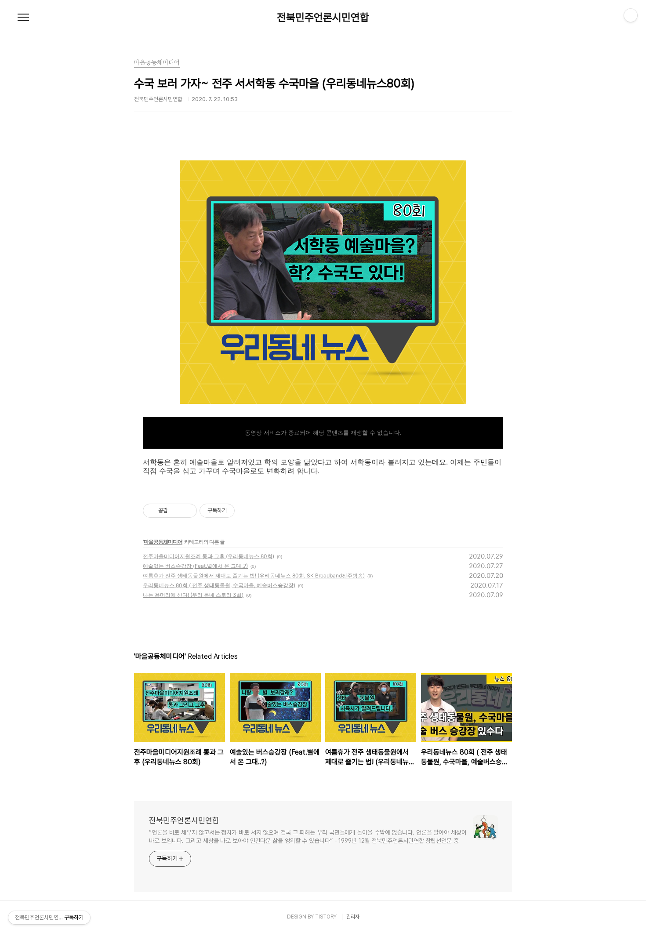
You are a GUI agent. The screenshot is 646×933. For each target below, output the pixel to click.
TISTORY (326, 917)
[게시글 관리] (186, 510)
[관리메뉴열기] (630, 15)
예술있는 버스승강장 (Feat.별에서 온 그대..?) (195, 566)
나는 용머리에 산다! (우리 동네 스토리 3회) (193, 595)
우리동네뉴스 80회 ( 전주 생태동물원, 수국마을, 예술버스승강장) (219, 585)
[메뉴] (23, 17)
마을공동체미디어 (163, 541)
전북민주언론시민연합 (323, 17)
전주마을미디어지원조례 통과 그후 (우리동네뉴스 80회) (208, 556)
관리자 (352, 917)
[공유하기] (176, 510)
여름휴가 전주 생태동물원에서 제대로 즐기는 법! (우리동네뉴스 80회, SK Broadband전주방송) (254, 575)
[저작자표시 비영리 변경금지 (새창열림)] (246, 510)
